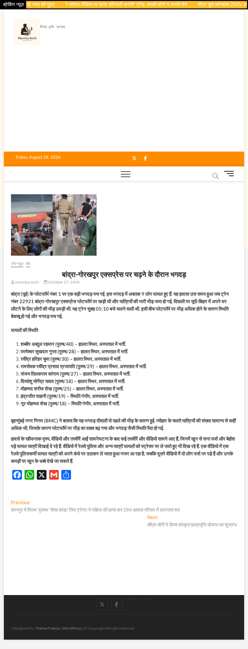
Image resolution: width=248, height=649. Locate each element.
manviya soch (27, 282)
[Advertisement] (124, 103)
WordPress (71, 628)
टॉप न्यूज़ (17, 263)
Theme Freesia (47, 628)
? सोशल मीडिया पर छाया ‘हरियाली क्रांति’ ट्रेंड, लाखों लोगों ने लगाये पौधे (120, 4)
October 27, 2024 (63, 282)
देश (28, 263)
